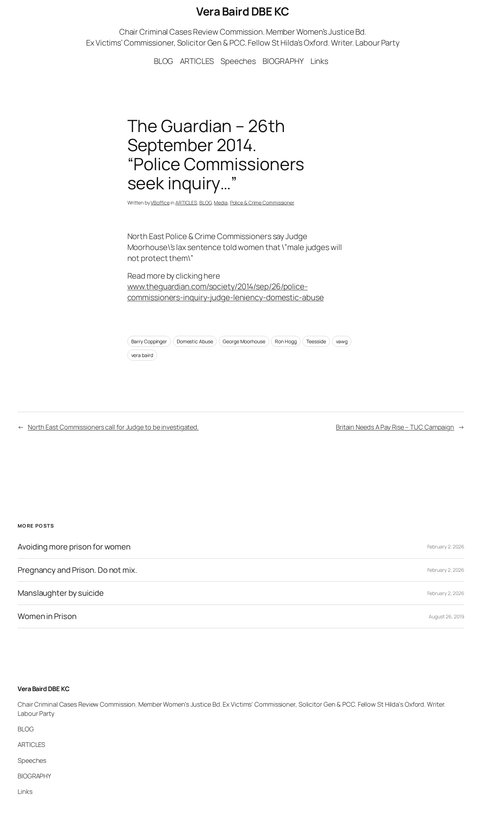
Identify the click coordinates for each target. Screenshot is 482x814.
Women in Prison (47, 616)
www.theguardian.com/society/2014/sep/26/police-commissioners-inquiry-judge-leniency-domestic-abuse (225, 292)
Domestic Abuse (195, 341)
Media (221, 202)
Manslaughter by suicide (61, 593)
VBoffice (160, 202)
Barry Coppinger (149, 341)
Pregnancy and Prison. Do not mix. (77, 570)
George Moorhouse (244, 341)
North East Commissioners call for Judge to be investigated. (113, 427)
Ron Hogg (285, 341)
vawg (342, 341)
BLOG (205, 202)
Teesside (316, 341)
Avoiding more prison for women (74, 546)
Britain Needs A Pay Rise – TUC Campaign (395, 427)
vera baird (142, 355)
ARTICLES (186, 202)
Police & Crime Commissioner (262, 202)
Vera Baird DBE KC (242, 11)
